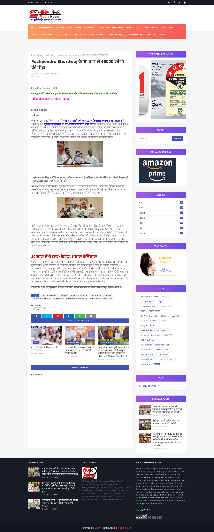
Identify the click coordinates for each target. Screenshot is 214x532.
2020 (161, 233)
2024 (161, 212)
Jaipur (160, 301)
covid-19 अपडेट (147, 301)
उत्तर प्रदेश (175, 316)
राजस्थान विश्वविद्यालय (149, 320)
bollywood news (148, 306)
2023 (161, 218)
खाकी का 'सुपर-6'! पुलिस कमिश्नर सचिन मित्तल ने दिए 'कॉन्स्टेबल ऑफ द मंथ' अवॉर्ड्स (60, 503)
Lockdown (145, 364)
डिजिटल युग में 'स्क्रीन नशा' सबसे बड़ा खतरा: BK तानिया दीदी (166, 422)
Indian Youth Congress (101, 295)
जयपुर (164, 296)
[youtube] (184, 2)
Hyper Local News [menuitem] (84, 27)
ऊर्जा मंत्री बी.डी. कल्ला (165, 359)
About (39, 2)
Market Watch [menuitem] (149, 27)
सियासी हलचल (154, 311)
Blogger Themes (123, 528)
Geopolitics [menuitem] (63, 27)
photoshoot (163, 354)
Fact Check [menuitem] (63, 34)
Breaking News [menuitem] (45, 27)
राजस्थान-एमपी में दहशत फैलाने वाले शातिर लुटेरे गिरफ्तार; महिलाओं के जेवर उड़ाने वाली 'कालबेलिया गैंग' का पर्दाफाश (60, 471)
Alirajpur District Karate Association (156, 345)
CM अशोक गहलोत (166, 306)
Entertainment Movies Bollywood (155, 330)
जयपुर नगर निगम (147, 325)
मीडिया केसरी (37, 74)
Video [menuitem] (162, 34)
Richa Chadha (147, 354)
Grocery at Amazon (149, 385)
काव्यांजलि (168, 335)
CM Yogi (164, 316)
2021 (161, 228)
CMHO (163, 320)
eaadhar (97, 528)
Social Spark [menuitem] (117, 34)
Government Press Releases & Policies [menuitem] (118, 27)
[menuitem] (32, 27)
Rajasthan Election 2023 (49, 55)
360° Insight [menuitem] (46, 34)
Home (30, 2)
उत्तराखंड (157, 364)
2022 (161, 223)
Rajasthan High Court (150, 335)
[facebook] (174, 2)
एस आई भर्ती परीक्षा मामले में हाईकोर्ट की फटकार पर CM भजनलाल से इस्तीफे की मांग (79, 350)
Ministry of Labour (162, 349)
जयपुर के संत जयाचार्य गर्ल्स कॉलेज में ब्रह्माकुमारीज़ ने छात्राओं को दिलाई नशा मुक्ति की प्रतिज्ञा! (167, 409)
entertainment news (149, 296)
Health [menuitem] (151, 34)
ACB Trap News (147, 340)
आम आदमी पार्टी (147, 359)
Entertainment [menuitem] (96, 34)
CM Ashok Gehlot (48, 295)
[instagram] (169, 2)
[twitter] (179, 2)
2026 (161, 202)
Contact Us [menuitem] (36, 41)
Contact (49, 2)
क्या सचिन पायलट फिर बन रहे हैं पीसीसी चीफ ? (44, 349)
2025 (161, 207)
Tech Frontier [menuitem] (135, 34)
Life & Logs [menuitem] (79, 34)
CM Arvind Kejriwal (149, 316)
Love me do (146, 349)
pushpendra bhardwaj (76, 298)
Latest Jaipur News (41, 298)
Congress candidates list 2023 (73, 295)
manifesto (58, 298)
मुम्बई (143, 311)
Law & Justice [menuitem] (168, 27)
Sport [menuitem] (33, 34)
